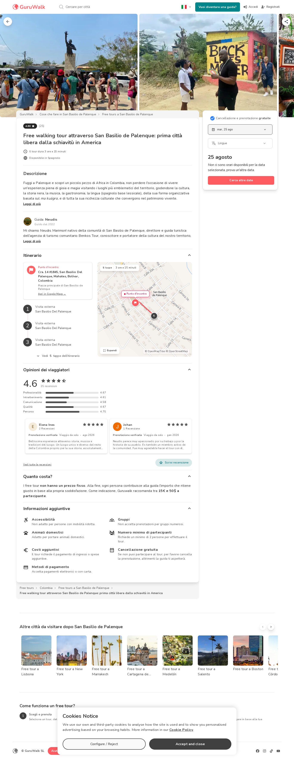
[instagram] (265, 751)
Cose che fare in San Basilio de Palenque (68, 114)
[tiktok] (271, 751)
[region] (144, 309)
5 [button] (154, 315)
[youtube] (278, 751)
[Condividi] (286, 21)
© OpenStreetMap (177, 351)
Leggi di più (32, 204)
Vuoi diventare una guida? (218, 7)
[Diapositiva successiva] (283, 65)
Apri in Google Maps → (52, 294)
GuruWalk (27, 114)
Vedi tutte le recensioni (37, 464)
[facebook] (258, 751)
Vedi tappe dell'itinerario (61, 356)
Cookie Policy (181, 729)
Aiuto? (56, 751)
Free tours (27, 588)
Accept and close (190, 744)
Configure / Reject (104, 744)
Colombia (46, 588)
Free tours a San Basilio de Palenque (127, 114)
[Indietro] (7, 21)
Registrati (273, 7)
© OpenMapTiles (155, 351)
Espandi (112, 350)
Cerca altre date (241, 180)
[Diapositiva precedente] (10, 65)
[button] (135, 303)
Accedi (253, 7)
